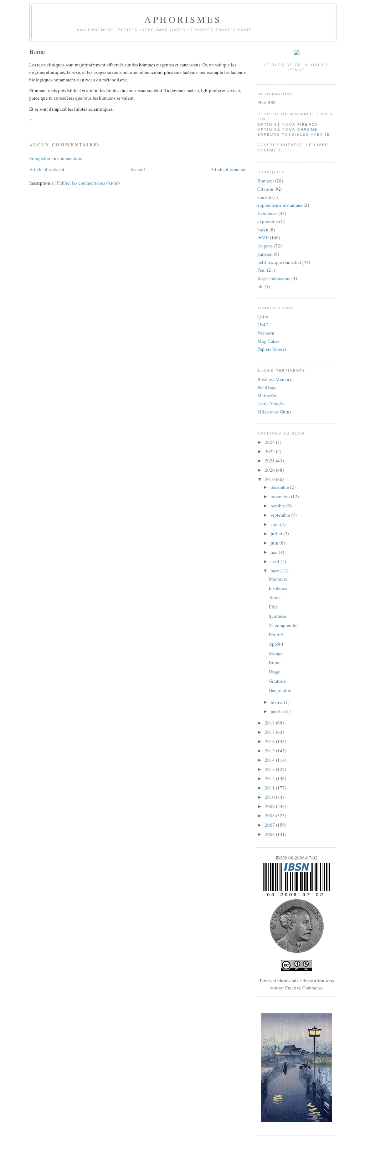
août (275, 524)
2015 (270, 750)
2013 (270, 769)
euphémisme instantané (280, 205)
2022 (270, 451)
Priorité (276, 634)
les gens (265, 245)
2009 (270, 806)
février (277, 702)
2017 (270, 732)
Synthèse (277, 616)
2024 (270, 442)
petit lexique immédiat (279, 262)
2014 (270, 760)
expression (267, 221)
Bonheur (265, 180)
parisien (265, 254)
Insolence (278, 588)
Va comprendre (283, 625)
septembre (281, 515)
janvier (278, 711)
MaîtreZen (267, 395)
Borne (37, 51)
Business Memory (274, 379)
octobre (278, 505)
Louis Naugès (270, 403)
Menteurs (278, 579)
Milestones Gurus (274, 411)
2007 (270, 825)
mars (276, 570)
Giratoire (277, 681)
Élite (273, 606)
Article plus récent (47, 169)
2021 (270, 460)
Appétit (276, 644)
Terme (275, 597)
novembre (281, 496)
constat (264, 197)
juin (275, 543)
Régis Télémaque (274, 278)
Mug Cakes (268, 341)
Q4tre (262, 316)
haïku (262, 229)
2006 (270, 834)
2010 (270, 797)
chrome (307, 129)
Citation (265, 189)
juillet (277, 533)
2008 (270, 815)
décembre (280, 487)
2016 (270, 741)
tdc (260, 286)
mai (275, 552)
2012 (270, 778)
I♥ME (263, 237)
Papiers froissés (272, 349)
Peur (261, 270)
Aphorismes (182, 19)
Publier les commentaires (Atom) (88, 183)
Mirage (276, 653)
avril (276, 561)
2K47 (262, 324)
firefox (307, 124)
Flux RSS (266, 102)
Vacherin (265, 333)
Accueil (137, 169)
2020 (270, 470)
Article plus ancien (228, 169)
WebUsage (267, 387)
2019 (270, 479)
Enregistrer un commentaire (55, 158)
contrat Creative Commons (296, 987)
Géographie (280, 690)
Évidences (267, 213)
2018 (270, 723)
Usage (275, 671)
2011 (270, 787)
